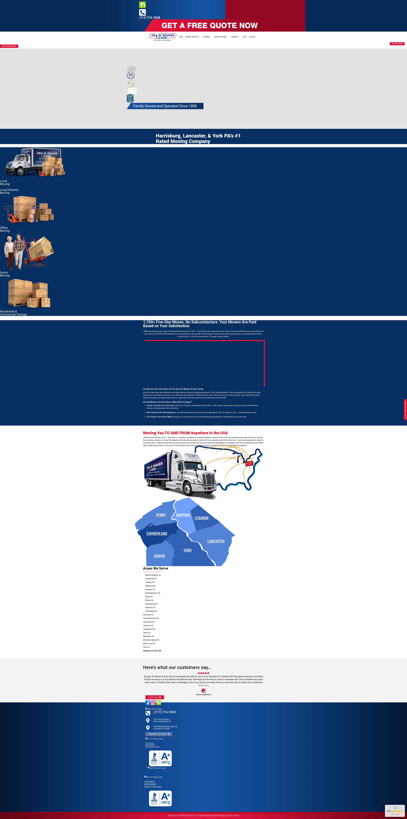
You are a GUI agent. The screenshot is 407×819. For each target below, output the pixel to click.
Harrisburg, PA (151, 611)
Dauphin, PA (150, 589)
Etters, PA (149, 600)
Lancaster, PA (148, 622)
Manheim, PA (148, 636)
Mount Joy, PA (149, 643)
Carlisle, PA (149, 582)
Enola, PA (149, 597)
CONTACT (252, 37)
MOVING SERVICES (191, 37)
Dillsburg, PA (150, 586)
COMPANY (234, 37)
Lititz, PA (146, 633)
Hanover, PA (150, 607)
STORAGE (206, 37)
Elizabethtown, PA (152, 593)
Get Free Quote (9, 46)
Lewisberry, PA (149, 629)
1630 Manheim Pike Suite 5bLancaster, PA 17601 (165, 726)
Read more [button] (203, 685)
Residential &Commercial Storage (13, 313)
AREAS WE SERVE (220, 37)
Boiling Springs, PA (153, 575)
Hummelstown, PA (151, 618)
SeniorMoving (5, 274)
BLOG (245, 37)
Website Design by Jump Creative (225, 814)
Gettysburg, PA (151, 604)
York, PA (146, 647)
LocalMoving (5, 182)
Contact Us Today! (157, 733)
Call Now (398, 44)
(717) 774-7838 (149, 17)
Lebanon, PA (148, 625)
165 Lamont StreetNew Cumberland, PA (162, 719)
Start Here (153, 696)
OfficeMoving (5, 229)
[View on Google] (203, 690)
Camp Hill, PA (150, 578)
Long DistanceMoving (9, 191)
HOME (181, 37)
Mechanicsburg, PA (151, 640)
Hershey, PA (148, 615)
